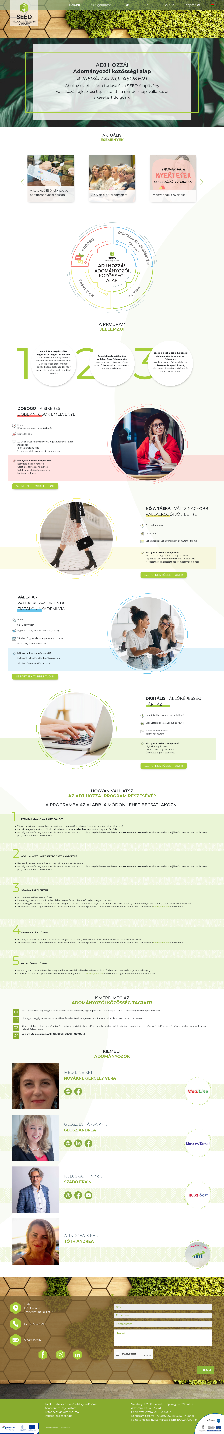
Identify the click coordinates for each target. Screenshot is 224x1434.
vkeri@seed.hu (161, 906)
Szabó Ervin (78, 1182)
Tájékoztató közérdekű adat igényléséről (71, 1404)
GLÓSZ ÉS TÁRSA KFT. (85, 1124)
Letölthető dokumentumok (62, 1412)
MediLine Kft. (78, 1072)
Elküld (207, 1370)
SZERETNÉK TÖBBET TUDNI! (35, 486)
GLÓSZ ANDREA (80, 1130)
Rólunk (74, 5)
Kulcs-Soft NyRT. (83, 1176)
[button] (22, 182)
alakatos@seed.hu (93, 973)
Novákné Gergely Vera (90, 1078)
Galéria (169, 5)
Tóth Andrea (79, 1241)
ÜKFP (129, 5)
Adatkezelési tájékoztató (60, 1408)
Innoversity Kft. (64, 1427)
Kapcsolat (192, 5)
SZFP (148, 5)
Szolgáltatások (102, 5)
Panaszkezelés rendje (58, 1415)
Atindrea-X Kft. (81, 1235)
